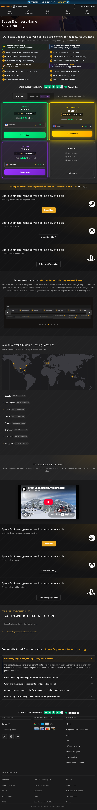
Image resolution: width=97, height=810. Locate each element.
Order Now (24, 135)
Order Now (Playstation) (48, 264)
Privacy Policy (71, 757)
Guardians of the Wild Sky (44, 802)
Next (89, 312)
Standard (20, 96)
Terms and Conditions (75, 763)
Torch (71, 65)
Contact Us (6, 724)
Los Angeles (10, 402)
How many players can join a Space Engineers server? (29, 658)
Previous (8, 312)
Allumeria (5, 780)
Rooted (68, 802)
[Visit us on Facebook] (11, 736)
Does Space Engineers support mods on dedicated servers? (31, 677)
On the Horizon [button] (9, 773)
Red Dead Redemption (74, 791)
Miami (7, 416)
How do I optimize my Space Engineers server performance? (32, 696)
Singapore (9, 443)
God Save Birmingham (42, 780)
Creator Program (73, 751)
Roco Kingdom (71, 796)
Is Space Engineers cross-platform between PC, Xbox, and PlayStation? (37, 690)
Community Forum (9, 729)
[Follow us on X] (4, 736)
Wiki (67, 735)
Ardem (4, 791)
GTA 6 (36, 796)
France (8, 423)
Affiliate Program (73, 746)
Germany (9, 430)
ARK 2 (4, 802)
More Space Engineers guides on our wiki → (20, 632)
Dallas (7, 409)
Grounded (38, 791)
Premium (40, 96)
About (68, 724)
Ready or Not (71, 785)
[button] (9, 12)
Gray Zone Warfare (41, 785)
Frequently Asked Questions (77, 729)
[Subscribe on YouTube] (18, 736)
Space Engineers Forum (70, 48)
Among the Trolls (8, 785)
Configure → (72, 173)
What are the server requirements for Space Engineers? (30, 684)
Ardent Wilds (7, 796)
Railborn (69, 780)
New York (9, 436)
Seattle (8, 396)
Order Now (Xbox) (48, 237)
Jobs (68, 740)
